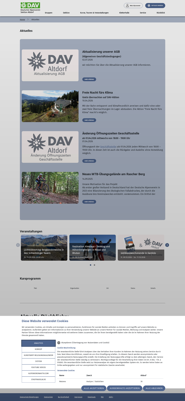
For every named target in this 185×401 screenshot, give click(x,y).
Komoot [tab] (38, 349)
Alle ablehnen (154, 388)
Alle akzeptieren (94, 388)
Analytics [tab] (38, 343)
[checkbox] (110, 342)
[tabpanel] (110, 362)
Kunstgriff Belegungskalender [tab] (38, 355)
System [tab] (38, 361)
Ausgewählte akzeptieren (125, 388)
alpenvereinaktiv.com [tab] (38, 373)
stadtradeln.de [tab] (38, 379)
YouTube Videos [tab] (38, 367)
